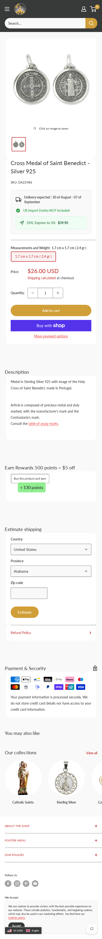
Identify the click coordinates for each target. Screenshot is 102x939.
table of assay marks (43, 424)
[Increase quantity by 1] (58, 293)
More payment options (51, 336)
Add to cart (51, 310)
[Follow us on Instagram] (17, 883)
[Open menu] (7, 9)
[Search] (91, 23)
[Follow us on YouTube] (35, 883)
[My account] (83, 9)
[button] (23, 930)
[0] (93, 9)
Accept (16, 926)
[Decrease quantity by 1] (33, 293)
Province (17, 561)
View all (91, 753)
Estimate (25, 612)
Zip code (17, 583)
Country (17, 539)
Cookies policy (16, 917)
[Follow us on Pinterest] (26, 883)
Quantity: (18, 293)
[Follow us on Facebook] (8, 883)
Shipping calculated (42, 278)
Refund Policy (21, 633)
